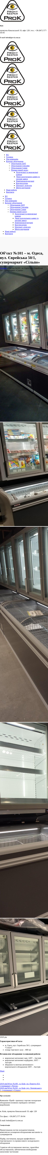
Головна (3, 268)
